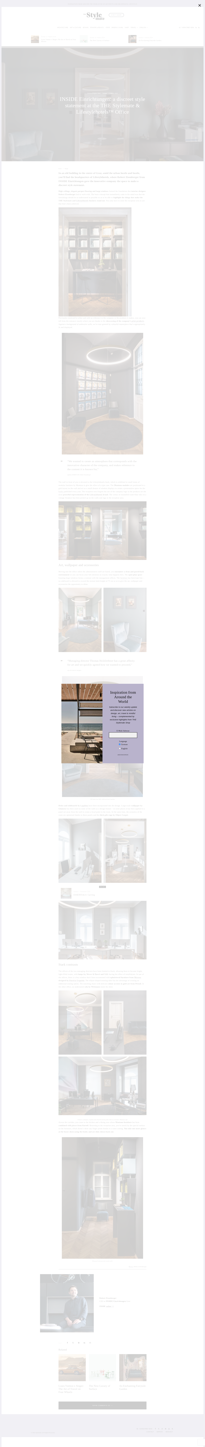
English (124, 748)
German (124, 744)
